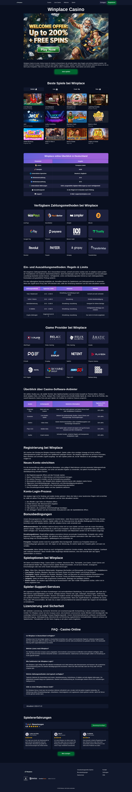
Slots (97, 89)
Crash (75, 89)
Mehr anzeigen (66, 753)
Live (54, 89)
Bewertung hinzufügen (99, 725)
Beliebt (33, 89)
